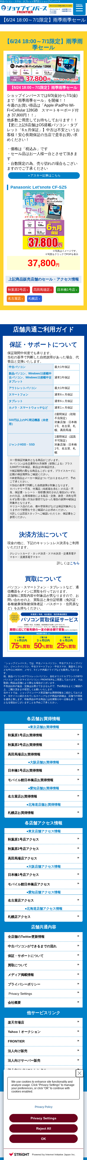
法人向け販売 (17, 1051)
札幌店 (33, 298)
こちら (75, 563)
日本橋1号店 (66, 289)
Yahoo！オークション (24, 1032)
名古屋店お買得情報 (22, 796)
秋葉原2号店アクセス (23, 849)
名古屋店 (14, 298)
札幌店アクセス (19, 917)
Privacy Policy (43, 1107)
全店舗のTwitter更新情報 (26, 936)
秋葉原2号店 (17, 289)
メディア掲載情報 (21, 975)
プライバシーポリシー (24, 984)
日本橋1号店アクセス (23, 874)
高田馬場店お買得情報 (24, 754)
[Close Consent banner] (79, 1073)
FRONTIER (16, 1041)
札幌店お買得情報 (21, 813)
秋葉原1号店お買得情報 (25, 735)
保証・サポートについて (26, 956)
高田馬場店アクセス (22, 858)
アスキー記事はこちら (45, 175)
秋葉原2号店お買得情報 (25, 745)
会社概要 (14, 1002)
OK (43, 1139)
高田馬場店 (41, 289)
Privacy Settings (20, 993)
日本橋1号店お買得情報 (25, 770)
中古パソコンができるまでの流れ (32, 946)
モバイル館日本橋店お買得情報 (30, 780)
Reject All (43, 1128)
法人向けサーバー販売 (24, 1060)
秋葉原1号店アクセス (23, 839)
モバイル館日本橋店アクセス (29, 884)
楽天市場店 (16, 1022)
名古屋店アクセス (21, 900)
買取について (17, 965)
